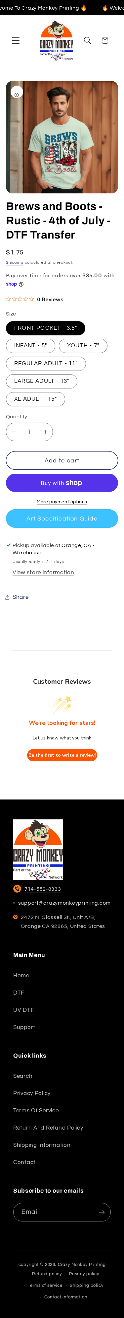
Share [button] (21, 597)
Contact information (65, 1297)
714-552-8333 (42, 889)
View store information (43, 573)
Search (22, 1076)
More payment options (62, 501)
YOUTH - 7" (83, 346)
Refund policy (47, 1274)
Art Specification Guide (62, 519)
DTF (18, 993)
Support (24, 1027)
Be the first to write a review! (62, 755)
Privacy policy (32, 1093)
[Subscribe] (101, 1212)
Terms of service (36, 1111)
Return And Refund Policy (48, 1128)
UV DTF (23, 1010)
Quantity (16, 416)
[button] (16, 40)
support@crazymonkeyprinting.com (64, 903)
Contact (24, 1162)
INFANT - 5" (30, 346)
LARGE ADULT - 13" (41, 381)
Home (21, 976)
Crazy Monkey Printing (82, 1264)
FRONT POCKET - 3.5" (45, 328)
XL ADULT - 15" (35, 399)
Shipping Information (41, 1145)
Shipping (14, 262)
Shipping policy (86, 1285)
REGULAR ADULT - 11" (46, 364)
